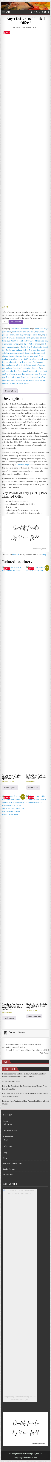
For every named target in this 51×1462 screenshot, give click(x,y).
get (41, 362)
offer (40, 368)
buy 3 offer (22, 347)
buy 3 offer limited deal (37, 347)
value (26, 383)
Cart (6, 1140)
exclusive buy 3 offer (20, 359)
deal (22, 353)
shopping (6, 380)
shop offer (40, 377)
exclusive (6, 359)
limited (5, 365)
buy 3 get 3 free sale (35, 341)
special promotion (10, 383)
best (37, 329)
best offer (16, 332)
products (11, 374)
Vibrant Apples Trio (11, 1081)
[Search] (48, 12)
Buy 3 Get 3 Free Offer (12, 1163)
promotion (20, 374)
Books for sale (9, 1169)
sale (27, 374)
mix (43, 365)
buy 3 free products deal (30, 335)
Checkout (8, 1146)
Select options (10, 788)
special (14, 380)
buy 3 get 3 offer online (30, 344)
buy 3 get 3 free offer (16, 341)
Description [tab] (10, 391)
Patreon (15, 555)
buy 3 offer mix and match (13, 350)
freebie (36, 362)
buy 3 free (29, 332)
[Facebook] (34, 12)
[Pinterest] (37, 12)
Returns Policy (10, 1130)
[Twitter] (31, 12)
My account (8, 1137)
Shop (5, 1158)
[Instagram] (39, 12)
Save (8, 33)
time (21, 383)
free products (8, 362)
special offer (40, 380)
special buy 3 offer (26, 380)
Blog (5, 1153)
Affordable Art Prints (20, 329)
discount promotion (10, 356)
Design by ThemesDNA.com (25, 1458)
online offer (34, 371)
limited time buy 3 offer (31, 365)
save (32, 374)
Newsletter (8, 1174)
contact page (23, 465)
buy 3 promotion (32, 350)
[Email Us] (45, 12)
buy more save (13, 353)
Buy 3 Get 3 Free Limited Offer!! (25, 20)
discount (28, 353)
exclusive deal (36, 359)
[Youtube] (42, 12)
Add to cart (16, 322)
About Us (8, 1124)
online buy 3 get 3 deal (18, 371)
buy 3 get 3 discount (16, 338)
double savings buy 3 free (31, 356)
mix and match (8, 368)
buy (23, 332)
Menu (8, 12)
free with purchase (23, 362)
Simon (18, 27)
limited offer (14, 365)
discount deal (39, 353)
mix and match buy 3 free (26, 368)
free (45, 359)
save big (38, 374)
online (5, 371)
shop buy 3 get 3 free (26, 377)
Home (5, 1121)
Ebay (44, 555)
